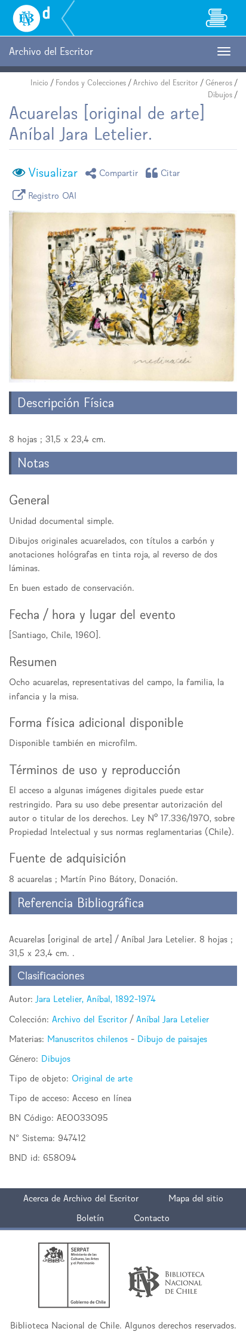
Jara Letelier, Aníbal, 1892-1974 (96, 998)
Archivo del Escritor (165, 83)
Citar (170, 173)
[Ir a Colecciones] (216, 18)
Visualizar (53, 172)
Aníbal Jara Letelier (172, 1019)
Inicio (39, 83)
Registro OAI (52, 195)
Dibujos (220, 95)
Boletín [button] (90, 1217)
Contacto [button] (152, 1217)
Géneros (218, 83)
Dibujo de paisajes (172, 1038)
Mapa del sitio (195, 1198)
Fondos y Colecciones (91, 83)
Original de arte (102, 1078)
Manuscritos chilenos (87, 1038)
